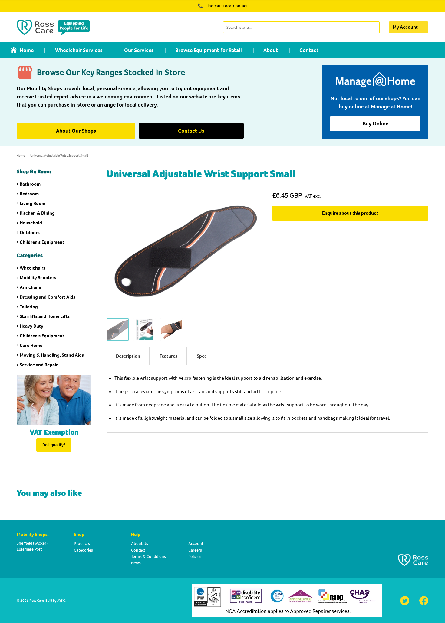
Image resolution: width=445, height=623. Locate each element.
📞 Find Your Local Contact (222, 6)
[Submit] (374, 27)
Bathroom (30, 184)
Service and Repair (39, 365)
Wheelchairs (32, 268)
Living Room (32, 203)
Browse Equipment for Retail (208, 50)
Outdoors (30, 232)
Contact (308, 50)
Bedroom (29, 194)
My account (405, 27)
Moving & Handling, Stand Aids (52, 355)
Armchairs (30, 287)
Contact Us (191, 130)
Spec (202, 356)
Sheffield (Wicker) (32, 543)
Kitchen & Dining (37, 213)
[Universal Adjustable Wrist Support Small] (118, 329)
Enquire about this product (350, 213)
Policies (194, 556)
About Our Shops (76, 130)
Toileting (29, 306)
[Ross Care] (53, 27)
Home (27, 50)
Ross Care (36, 600)
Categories (83, 550)
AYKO (61, 600)
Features (168, 356)
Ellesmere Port (29, 549)
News (136, 563)
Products (82, 543)
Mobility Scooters (38, 277)
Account (195, 543)
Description (128, 356)
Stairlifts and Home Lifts (45, 316)
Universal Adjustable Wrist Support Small (59, 155)
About (270, 50)
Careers (195, 550)
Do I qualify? (53, 445)
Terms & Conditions (148, 556)
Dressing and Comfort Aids (47, 297)
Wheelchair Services (79, 50)
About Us (139, 543)
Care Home (31, 345)
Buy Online (375, 123)
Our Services (139, 50)
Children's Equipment (42, 242)
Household (31, 223)
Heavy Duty (31, 326)
